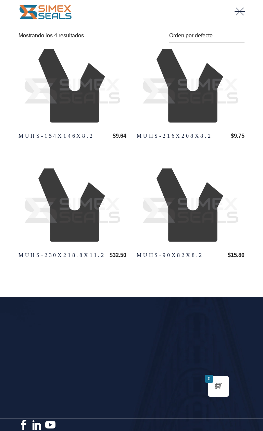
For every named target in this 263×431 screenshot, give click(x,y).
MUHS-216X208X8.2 (174, 136)
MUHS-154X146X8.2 (56, 136)
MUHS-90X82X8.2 (170, 255)
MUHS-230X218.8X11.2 (61, 255)
